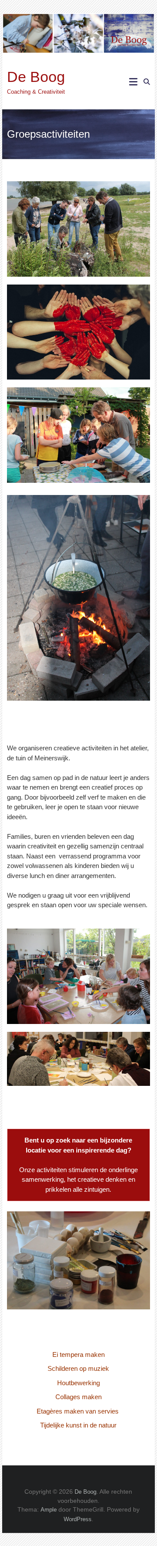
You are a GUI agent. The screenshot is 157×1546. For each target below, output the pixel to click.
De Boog (36, 76)
